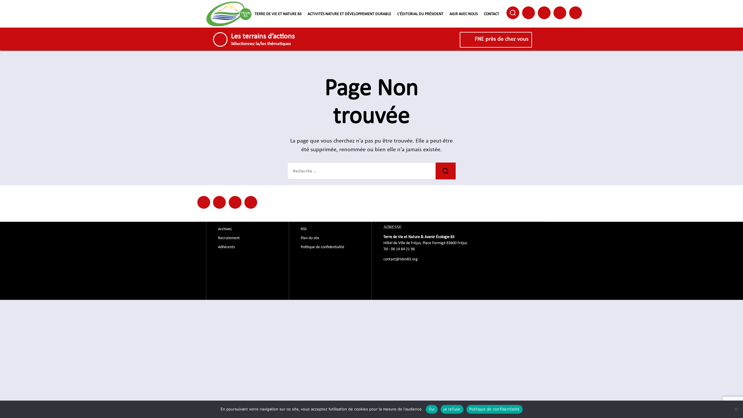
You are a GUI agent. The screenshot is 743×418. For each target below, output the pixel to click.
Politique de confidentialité (322, 247)
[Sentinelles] (250, 202)
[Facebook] (203, 202)
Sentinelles (575, 12)
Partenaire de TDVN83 (544, 12)
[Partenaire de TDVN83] (219, 202)
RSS (303, 229)
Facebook (528, 12)
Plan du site (310, 238)
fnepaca (559, 12)
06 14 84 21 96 (403, 249)
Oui (432, 409)
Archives (225, 229)
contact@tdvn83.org (400, 259)
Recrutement (229, 238)
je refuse (451, 409)
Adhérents (226, 247)
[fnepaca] (235, 202)
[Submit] (446, 171)
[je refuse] (736, 409)
